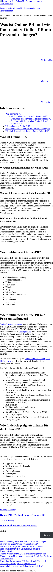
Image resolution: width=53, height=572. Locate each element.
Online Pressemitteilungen (11, 324)
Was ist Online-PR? (13, 114)
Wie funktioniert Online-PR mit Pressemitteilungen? (27, 128)
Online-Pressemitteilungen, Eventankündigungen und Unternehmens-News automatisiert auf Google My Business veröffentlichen (26, 556)
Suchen (3, 531)
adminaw (45, 81)
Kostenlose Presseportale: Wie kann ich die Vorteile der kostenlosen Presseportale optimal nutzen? (23, 562)
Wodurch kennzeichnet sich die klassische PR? (31, 119)
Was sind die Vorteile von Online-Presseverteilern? (21, 566)
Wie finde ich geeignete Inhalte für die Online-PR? (27, 131)
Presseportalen (25, 331)
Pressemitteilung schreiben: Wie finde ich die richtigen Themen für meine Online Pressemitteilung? (23, 542)
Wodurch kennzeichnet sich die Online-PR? (29, 116)
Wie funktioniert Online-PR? (17, 126)
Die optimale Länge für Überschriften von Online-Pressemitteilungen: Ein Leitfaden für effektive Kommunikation (21, 548)
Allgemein (45, 102)
